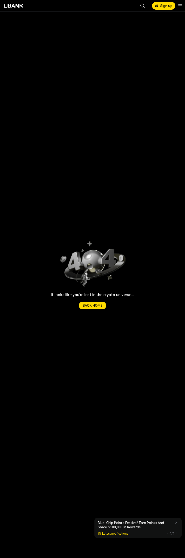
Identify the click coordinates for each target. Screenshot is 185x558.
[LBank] (13, 6)
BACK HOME (92, 305)
